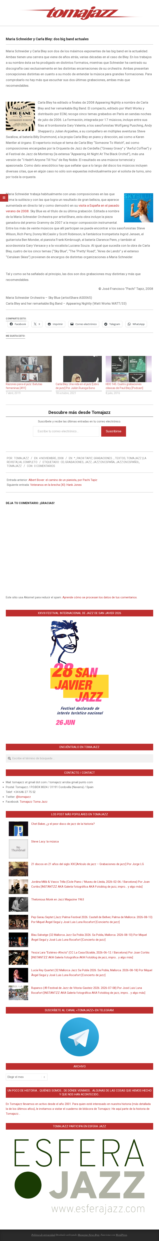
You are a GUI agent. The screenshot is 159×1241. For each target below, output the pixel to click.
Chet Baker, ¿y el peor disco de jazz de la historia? (63, 824)
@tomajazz (23, 797)
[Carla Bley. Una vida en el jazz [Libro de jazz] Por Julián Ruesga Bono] (79, 369)
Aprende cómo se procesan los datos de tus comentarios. (99, 597)
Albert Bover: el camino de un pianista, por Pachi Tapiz (63, 480)
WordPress (121, 1235)
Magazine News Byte (88, 1235)
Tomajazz (14, 466)
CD (62, 462)
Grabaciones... (104, 458)
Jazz (88, 462)
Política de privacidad (43, 1235)
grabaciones (74, 462)
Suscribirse (113, 431)
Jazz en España (104, 462)
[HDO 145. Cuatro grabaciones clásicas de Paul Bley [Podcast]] (129, 369)
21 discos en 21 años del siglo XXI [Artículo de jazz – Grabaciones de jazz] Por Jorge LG (87, 864)
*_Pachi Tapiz (83, 458)
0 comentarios (44, 466)
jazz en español (127, 462)
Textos (120, 458)
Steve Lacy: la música (45, 841)
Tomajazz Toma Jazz (34, 801)
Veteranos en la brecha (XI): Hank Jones (56, 485)
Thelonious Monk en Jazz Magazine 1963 (57, 899)
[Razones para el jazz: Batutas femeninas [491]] (29, 369)
